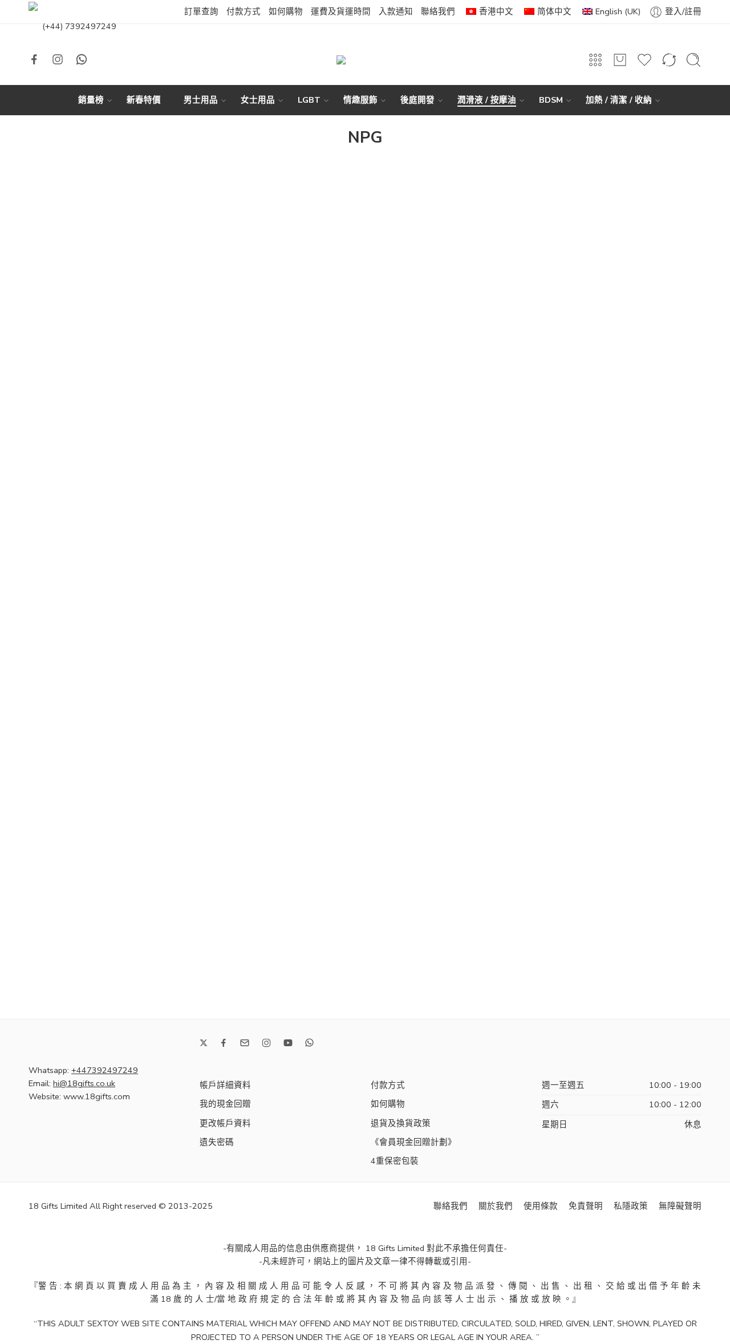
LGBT (309, 100)
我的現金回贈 (225, 1104)
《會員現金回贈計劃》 (413, 1142)
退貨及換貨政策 (401, 1123)
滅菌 (45, 461)
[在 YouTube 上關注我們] (288, 1043)
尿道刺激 (54, 401)
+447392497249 (104, 1070)
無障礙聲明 (680, 1206)
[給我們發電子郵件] (245, 1043)
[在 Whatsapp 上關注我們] (81, 59)
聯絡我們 (438, 11)
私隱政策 (631, 1206)
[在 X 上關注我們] (204, 1043)
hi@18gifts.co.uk (84, 1083)
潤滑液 (50, 317)
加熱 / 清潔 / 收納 (619, 100)
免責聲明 (586, 1206)
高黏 (45, 481)
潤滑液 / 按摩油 (486, 100)
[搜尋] (693, 60)
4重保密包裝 (395, 1161)
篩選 (46, 171)
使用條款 (541, 1206)
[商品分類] (595, 60)
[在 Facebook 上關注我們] (34, 59)
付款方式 (243, 11)
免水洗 (50, 381)
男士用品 (201, 100)
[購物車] (620, 60)
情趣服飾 (360, 100)
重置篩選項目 (70, 613)
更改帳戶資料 (225, 1123)
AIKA (50, 255)
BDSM (551, 100)
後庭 (45, 421)
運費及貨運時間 (341, 11)
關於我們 (495, 1206)
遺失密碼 (217, 1142)
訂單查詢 (201, 11)
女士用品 (258, 100)
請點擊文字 (56, 228)
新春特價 (144, 100)
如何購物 (286, 11)
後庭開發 (417, 100)
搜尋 (159, 712)
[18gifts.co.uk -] (365, 59)
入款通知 (396, 11)
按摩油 (50, 441)
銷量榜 (91, 100)
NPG (57, 545)
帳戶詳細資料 (225, 1085)
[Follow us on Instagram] (57, 59)
